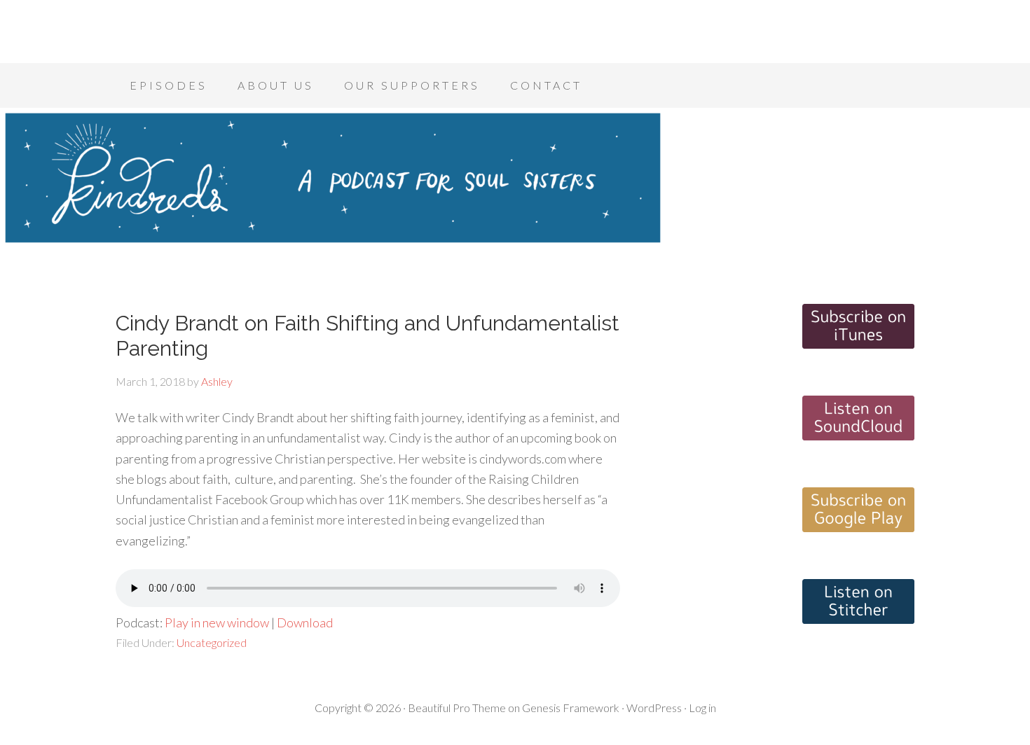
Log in (702, 707)
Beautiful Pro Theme (457, 707)
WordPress (654, 707)
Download (305, 622)
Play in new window (217, 622)
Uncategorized (212, 642)
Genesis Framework (570, 707)
